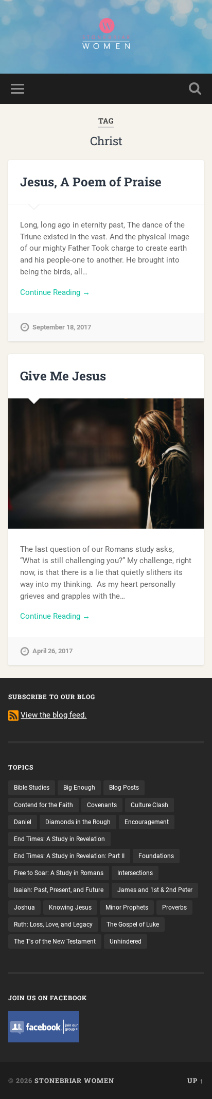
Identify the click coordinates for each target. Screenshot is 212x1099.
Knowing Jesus (70, 907)
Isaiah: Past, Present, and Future (58, 890)
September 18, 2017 (61, 327)
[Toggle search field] (195, 89)
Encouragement (147, 822)
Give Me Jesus (63, 376)
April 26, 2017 (52, 651)
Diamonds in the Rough (78, 822)
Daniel (22, 822)
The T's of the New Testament (55, 941)
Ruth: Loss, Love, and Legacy (53, 924)
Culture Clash (149, 805)
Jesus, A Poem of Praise (91, 181)
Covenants (102, 805)
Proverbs (174, 907)
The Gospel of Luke (133, 924)
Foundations (156, 856)
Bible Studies (31, 787)
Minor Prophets (126, 907)
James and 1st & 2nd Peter (154, 890)
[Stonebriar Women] (106, 37)
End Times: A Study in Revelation (59, 839)
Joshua (24, 907)
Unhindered (126, 941)
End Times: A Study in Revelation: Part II (69, 856)
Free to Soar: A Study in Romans (58, 873)
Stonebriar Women (74, 1080)
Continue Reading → (55, 292)
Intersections (135, 873)
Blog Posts (124, 787)
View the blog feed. (53, 715)
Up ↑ (195, 1080)
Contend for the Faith (43, 805)
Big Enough (79, 787)
